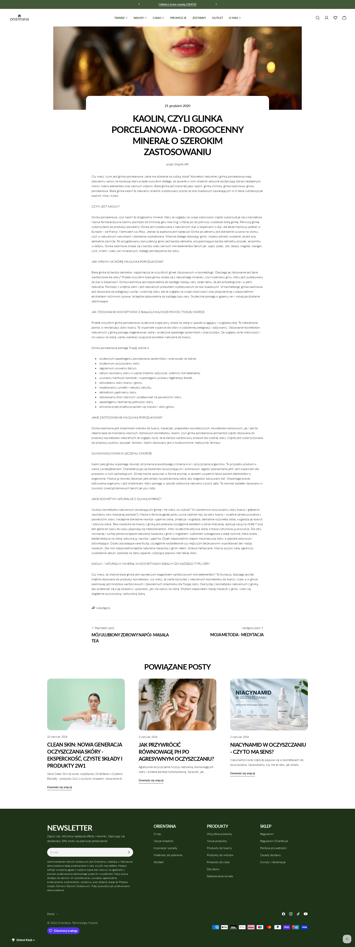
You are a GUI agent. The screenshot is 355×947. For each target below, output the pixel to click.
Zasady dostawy (270, 855)
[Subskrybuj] (129, 852)
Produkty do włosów (220, 855)
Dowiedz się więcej (59, 787)
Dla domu (213, 869)
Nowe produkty (217, 841)
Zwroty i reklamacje (272, 862)
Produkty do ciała (218, 862)
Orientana (64, 922)
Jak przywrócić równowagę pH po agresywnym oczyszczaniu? (176, 752)
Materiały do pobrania (168, 855)
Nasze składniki (164, 841)
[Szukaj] (317, 17)
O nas (157, 834)
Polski (51, 914)
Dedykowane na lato (220, 876)
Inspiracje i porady (165, 848)
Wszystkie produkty (219, 834)
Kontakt (158, 862)
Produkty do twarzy (219, 848)
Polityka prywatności (273, 848)
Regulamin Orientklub (274, 841)
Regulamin (266, 834)
